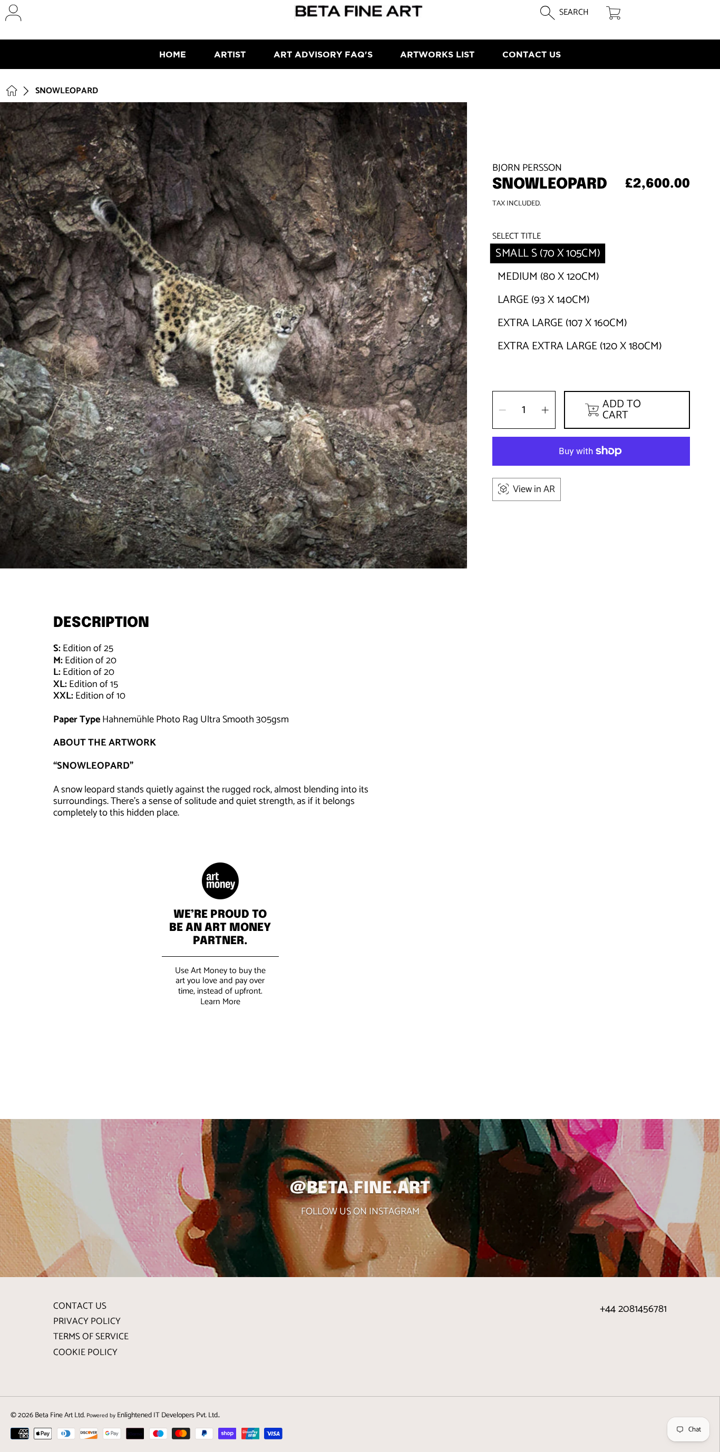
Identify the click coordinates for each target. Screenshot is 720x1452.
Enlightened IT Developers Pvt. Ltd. (168, 1415)
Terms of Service (91, 1336)
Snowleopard (66, 91)
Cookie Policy (85, 1352)
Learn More (220, 1002)
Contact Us (79, 1306)
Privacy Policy (87, 1321)
